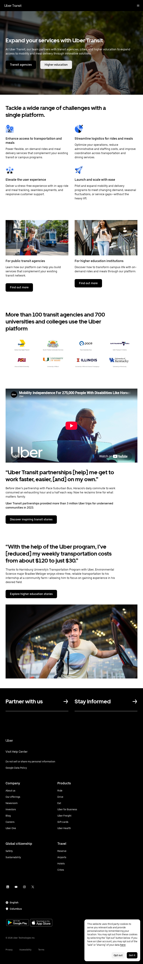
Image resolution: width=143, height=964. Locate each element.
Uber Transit (12, 5)
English (14, 902)
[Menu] (138, 5)
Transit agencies (21, 64)
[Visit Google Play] (17, 923)
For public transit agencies (25, 261)
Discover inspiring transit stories (31, 519)
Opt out (118, 955)
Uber (9, 740)
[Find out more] (37, 237)
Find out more (19, 287)
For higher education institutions (99, 261)
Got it (132, 955)
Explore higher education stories (31, 594)
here (123, 944)
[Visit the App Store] (41, 923)
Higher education (56, 64)
